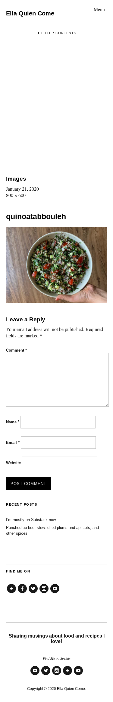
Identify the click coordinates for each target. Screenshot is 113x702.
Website (13, 463)
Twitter (45, 674)
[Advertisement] (56, 103)
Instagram (56, 674)
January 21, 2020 (22, 188)
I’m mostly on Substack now (31, 519)
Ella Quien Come (30, 13)
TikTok (67, 674)
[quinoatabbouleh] (56, 301)
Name (12, 422)
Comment (16, 350)
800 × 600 (16, 195)
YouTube (78, 674)
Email (13, 442)
